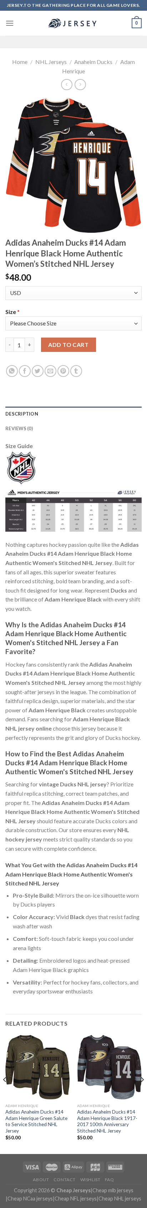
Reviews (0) (19, 428)
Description (21, 414)
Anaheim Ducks (93, 61)
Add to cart (68, 344)
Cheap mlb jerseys (112, 1190)
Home (19, 61)
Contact (65, 1179)
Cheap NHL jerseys (119, 1198)
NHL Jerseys (51, 61)
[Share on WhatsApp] (12, 371)
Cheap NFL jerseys (76, 1198)
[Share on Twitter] (38, 371)
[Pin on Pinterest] (63, 371)
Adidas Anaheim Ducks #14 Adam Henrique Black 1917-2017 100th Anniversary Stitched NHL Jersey (107, 1121)
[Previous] (5, 1093)
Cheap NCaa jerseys (30, 1198)
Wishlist (90, 1179)
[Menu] (9, 23)
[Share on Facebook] (25, 371)
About (41, 1179)
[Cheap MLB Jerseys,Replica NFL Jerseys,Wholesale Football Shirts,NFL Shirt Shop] (73, 23)
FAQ (109, 1179)
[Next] (142, 1093)
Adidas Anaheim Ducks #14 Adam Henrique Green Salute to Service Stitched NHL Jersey (36, 1121)
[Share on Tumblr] (76, 371)
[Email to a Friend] (50, 371)
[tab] (73, 414)
